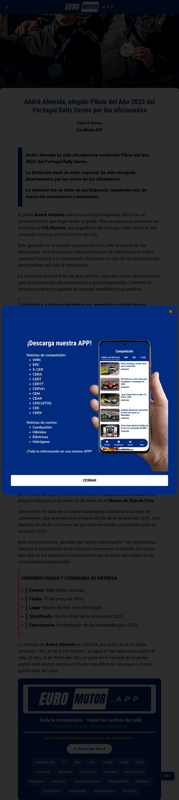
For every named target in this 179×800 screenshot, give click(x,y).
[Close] (170, 311)
